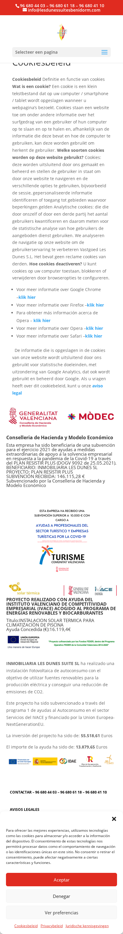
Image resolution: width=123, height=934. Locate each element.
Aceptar (62, 880)
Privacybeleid (52, 925)
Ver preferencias (61, 913)
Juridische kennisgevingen (87, 925)
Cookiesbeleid (26, 925)
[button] (114, 819)
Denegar (61, 896)
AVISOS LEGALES (24, 809)
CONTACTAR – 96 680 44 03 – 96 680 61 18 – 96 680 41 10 (58, 792)
